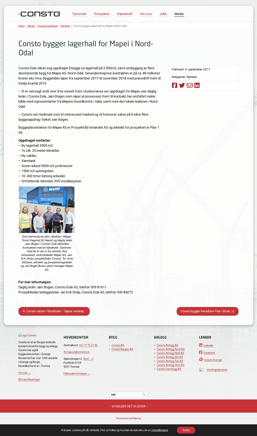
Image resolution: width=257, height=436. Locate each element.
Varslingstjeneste (217, 369)
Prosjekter (102, 14)
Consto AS (118, 345)
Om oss (146, 14)
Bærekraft (124, 14)
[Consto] (39, 13)
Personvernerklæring (128, 418)
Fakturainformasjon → (77, 373)
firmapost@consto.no (76, 352)
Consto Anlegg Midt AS (170, 353)
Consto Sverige (213, 359)
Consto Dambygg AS (169, 368)
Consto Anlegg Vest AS (170, 365)
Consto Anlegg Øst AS (170, 357)
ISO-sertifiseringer (29, 379)
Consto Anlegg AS (167, 345)
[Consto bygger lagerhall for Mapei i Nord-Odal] (174, 85)
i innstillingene (159, 430)
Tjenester (79, 14)
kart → (88, 358)
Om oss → (24, 372)
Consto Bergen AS (122, 349)
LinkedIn (208, 345)
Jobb (163, 14)
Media (179, 14)
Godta (186, 430)
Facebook (209, 352)
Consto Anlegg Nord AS (171, 349)
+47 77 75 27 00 (88, 345)
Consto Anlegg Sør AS (170, 361)
